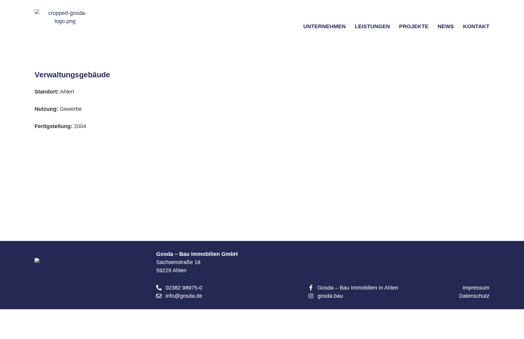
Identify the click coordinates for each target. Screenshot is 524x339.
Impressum (475, 288)
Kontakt (476, 26)
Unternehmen (324, 26)
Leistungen (372, 26)
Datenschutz (474, 296)
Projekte (413, 26)
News (446, 26)
